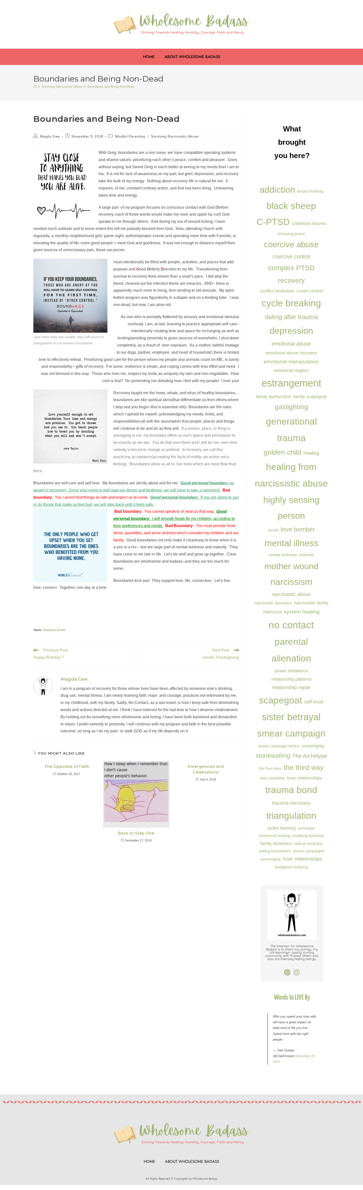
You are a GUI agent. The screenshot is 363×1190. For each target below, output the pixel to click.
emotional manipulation (291, 361)
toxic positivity (272, 778)
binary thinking (310, 191)
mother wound (291, 566)
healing (311, 453)
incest (273, 530)
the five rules (270, 768)
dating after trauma (291, 316)
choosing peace (291, 233)
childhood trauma (309, 223)
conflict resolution (277, 290)
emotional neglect (291, 370)
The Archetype (309, 756)
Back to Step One (136, 833)
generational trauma (291, 429)
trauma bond (291, 790)
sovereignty (313, 745)
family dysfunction (273, 396)
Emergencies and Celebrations (206, 769)
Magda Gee (50, 136)
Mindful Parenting (130, 136)
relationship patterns (291, 679)
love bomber (298, 529)
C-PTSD (273, 222)
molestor (306, 555)
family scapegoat (310, 396)
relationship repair (291, 687)
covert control (309, 290)
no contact (291, 625)
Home (149, 57)
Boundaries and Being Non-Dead (110, 86)
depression (291, 331)
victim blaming (281, 828)
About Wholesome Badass (192, 57)
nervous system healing (291, 612)
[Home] (35, 86)
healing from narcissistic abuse (291, 475)
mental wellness (282, 555)
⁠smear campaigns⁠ (308, 851)
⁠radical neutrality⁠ (308, 843)
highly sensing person (291, 508)
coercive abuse (291, 244)
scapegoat (280, 700)
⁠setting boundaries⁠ (275, 851)
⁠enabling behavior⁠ (308, 835)
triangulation (53, 630)
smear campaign (291, 733)
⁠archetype (306, 828)
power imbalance (291, 670)
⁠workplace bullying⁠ (291, 867)
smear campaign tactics (279, 746)
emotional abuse (291, 344)
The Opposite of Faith (66, 766)
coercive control (291, 256)
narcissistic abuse (291, 594)
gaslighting (291, 407)
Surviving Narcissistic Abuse (175, 136)
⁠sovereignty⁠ (271, 859)
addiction (277, 190)
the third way (303, 767)
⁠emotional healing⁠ (274, 835)
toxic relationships (304, 777)
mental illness (291, 543)
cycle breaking (291, 303)
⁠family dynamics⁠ (276, 843)
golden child (282, 452)
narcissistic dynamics (273, 603)
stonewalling (273, 755)
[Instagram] (296, 972)
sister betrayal (291, 717)
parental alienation (291, 649)
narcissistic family (311, 602)
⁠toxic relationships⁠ (302, 859)
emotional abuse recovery (291, 352)
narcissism (291, 582)
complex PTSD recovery (291, 274)
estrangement (291, 383)
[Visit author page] (43, 686)
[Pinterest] (287, 972)
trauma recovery (291, 803)
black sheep (291, 206)
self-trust (313, 701)
